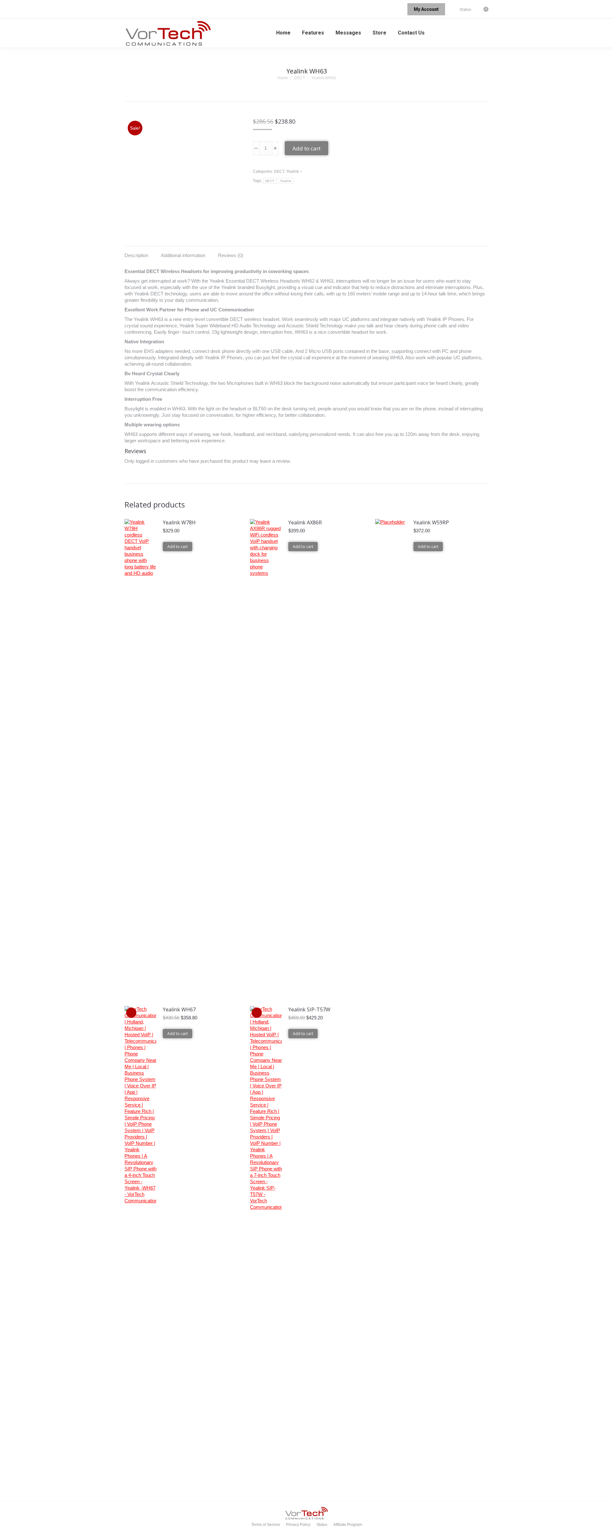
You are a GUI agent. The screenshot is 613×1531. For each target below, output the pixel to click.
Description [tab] (136, 255)
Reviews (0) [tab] (230, 255)
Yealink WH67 (179, 1009)
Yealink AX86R (305, 522)
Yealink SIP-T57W (309, 1009)
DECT (279, 171)
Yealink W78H (179, 522)
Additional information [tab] (183, 255)
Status (465, 9)
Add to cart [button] (177, 546)
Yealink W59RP (431, 522)
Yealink (292, 171)
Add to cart (306, 148)
